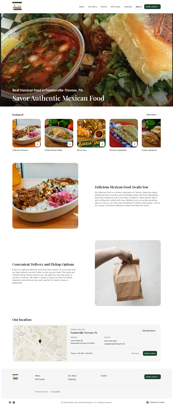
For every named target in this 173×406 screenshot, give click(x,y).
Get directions (149, 330)
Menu (81, 6)
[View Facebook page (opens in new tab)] (10, 402)
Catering (128, 6)
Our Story (92, 6)
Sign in (139, 6)
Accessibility (56, 392)
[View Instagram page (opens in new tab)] (13, 402)
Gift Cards (115, 6)
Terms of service (41, 392)
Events (104, 6)
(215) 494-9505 (110, 341)
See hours (135, 353)
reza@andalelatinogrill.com (114, 344)
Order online (150, 353)
